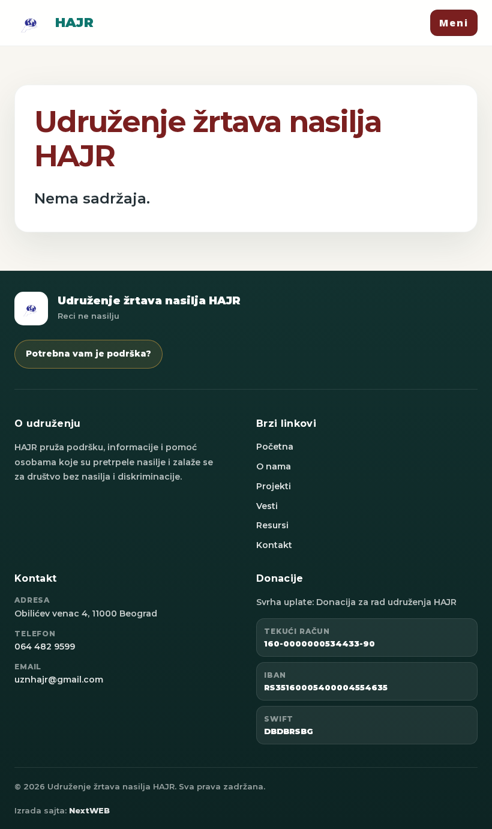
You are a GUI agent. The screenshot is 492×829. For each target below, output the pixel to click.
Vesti (267, 506)
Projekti (273, 486)
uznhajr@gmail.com (58, 679)
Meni (454, 22)
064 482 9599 (44, 646)
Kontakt (274, 545)
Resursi (272, 525)
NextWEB (89, 810)
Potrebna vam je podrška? (88, 353)
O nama (273, 466)
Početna (274, 446)
